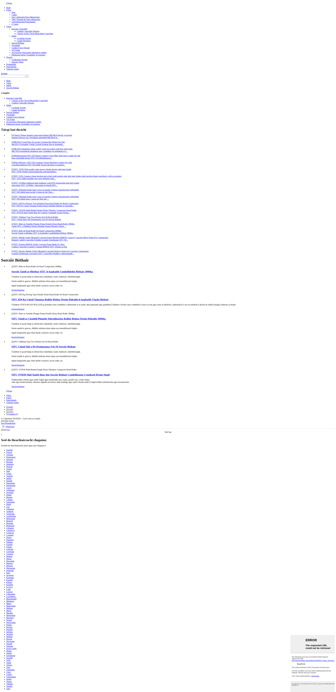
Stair (13, 12)
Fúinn (8, 10)
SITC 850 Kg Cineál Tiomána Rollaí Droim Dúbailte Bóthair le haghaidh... (43, 206)
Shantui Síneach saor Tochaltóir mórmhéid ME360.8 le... (35, 137)
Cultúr (14, 15)
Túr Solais (16, 50)
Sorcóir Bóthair (18, 43)
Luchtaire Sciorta (24, 38)
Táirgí (8, 26)
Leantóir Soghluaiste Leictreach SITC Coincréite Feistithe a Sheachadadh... (43, 253)
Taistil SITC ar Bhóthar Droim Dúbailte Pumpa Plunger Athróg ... (39, 226)
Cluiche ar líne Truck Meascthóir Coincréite (35, 34)
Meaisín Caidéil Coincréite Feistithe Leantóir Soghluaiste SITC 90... (40, 240)
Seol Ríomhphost (8, 423)
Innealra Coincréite (19, 29)
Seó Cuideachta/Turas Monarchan (26, 17)
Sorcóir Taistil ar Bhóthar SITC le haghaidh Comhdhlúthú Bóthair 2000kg (42, 233)
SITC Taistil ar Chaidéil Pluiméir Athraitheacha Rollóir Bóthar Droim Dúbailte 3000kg (59, 318)
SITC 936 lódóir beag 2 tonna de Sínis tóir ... (30, 199)
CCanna (15, 24)
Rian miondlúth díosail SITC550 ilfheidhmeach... (32, 158)
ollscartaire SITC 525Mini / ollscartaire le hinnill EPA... (34, 185)
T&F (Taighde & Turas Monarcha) (26, 19)
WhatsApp (10, 426)
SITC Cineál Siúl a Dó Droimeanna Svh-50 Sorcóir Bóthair (36, 219)
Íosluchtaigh (11, 67)
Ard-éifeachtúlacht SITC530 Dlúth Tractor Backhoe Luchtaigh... (38, 165)
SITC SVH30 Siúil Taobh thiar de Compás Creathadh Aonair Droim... (41, 213)
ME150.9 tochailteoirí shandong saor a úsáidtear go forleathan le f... (40, 151)
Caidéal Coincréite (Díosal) (28, 31)
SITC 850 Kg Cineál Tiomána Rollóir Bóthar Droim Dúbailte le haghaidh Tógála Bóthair (60, 299)
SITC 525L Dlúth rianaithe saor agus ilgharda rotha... (34, 178)
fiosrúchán (16, 290)
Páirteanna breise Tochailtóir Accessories (28, 55)
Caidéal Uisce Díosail (21, 48)
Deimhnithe (11, 64)
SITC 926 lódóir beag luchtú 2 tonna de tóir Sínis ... (33, 192)
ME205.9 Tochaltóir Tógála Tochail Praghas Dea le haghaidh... (38, 144)
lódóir (14, 36)
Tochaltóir (16, 45)
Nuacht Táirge (17, 62)
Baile (8, 8)
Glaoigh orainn (12, 69)
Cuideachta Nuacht (19, 60)
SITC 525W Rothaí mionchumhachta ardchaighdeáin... (34, 172)
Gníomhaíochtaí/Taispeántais (23, 22)
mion (22, 290)
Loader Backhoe (24, 41)
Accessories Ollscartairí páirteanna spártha (29, 52)
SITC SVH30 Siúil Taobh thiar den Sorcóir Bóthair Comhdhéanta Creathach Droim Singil (61, 374)
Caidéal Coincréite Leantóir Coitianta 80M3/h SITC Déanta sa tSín (39, 247)
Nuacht (9, 57)
